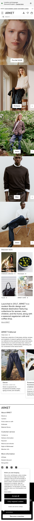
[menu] (2, 13)
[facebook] (7, 467)
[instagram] (2, 467)
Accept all (15, 496)
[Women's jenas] (17, 133)
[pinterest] (12, 467)
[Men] (17, 179)
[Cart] (32, 13)
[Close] (31, 3)
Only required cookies (15, 501)
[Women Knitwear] (17, 88)
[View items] (32, 106)
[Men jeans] (17, 224)
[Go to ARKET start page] (9, 13)
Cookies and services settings (15, 506)
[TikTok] (16, 467)
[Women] (17, 42)
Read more (8, 492)
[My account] (24, 13)
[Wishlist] (28, 13)
